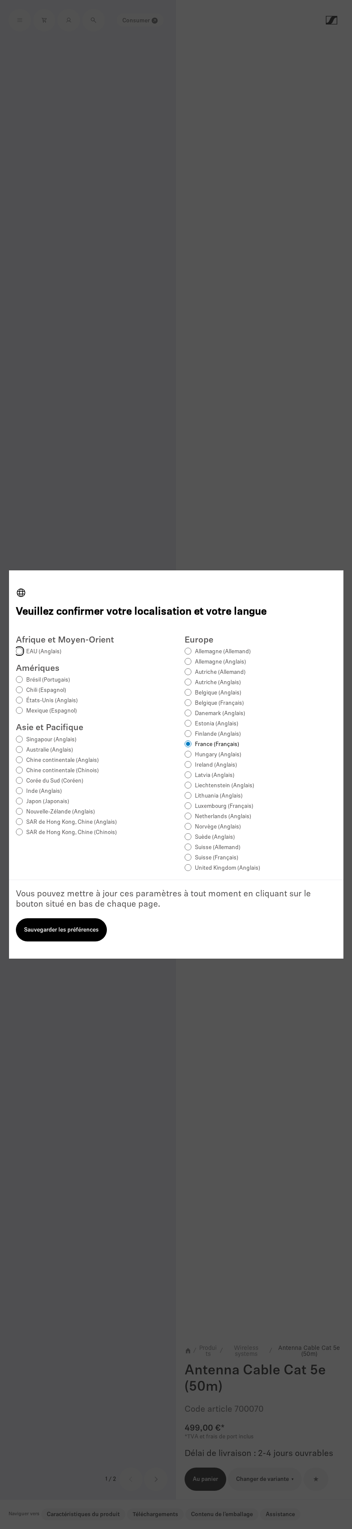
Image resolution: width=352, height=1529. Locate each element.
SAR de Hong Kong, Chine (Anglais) (71, 822)
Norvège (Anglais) (218, 827)
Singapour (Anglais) (51, 740)
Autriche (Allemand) (220, 672)
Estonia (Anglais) (216, 724)
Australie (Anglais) (49, 750)
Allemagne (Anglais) (220, 662)
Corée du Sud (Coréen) (54, 781)
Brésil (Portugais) (48, 680)
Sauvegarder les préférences (61, 930)
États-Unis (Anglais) (52, 701)
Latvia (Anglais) (214, 775)
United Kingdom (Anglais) (227, 868)
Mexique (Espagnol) (51, 711)
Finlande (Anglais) (218, 734)
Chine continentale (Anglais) (62, 760)
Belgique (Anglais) (218, 693)
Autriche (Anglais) (218, 682)
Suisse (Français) (216, 858)
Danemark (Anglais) (220, 713)
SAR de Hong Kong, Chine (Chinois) (71, 832)
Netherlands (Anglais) (223, 816)
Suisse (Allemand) (217, 847)
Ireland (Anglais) (216, 765)
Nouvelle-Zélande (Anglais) (60, 812)
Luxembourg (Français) (224, 806)
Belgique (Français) (219, 703)
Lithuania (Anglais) (219, 796)
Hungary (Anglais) (218, 755)
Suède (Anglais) (215, 837)
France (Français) (217, 744)
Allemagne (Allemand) (223, 652)
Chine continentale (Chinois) (62, 771)
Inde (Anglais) (44, 791)
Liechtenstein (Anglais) (224, 786)
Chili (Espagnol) (46, 690)
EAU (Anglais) (43, 652)
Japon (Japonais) (47, 801)
